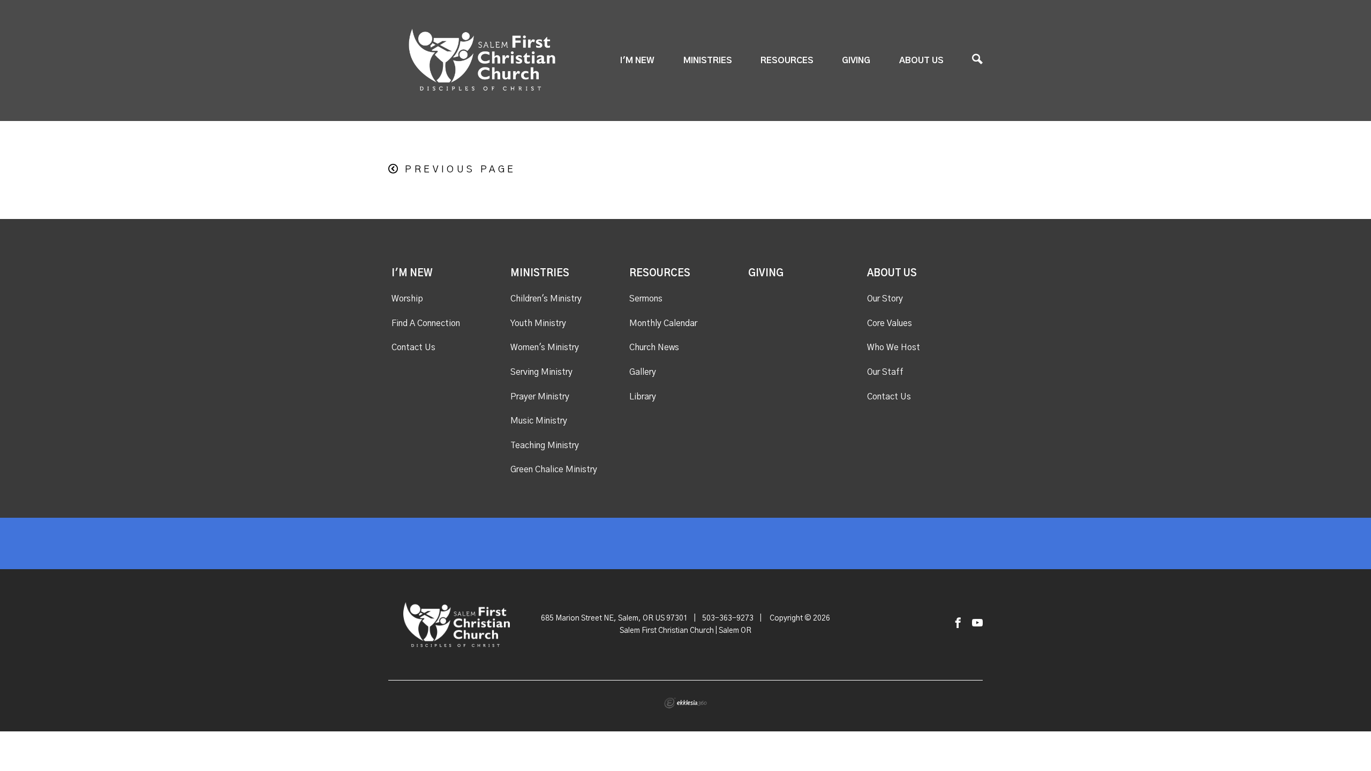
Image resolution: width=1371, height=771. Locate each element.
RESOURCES (786, 60)
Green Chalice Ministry (553, 469)
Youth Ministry (538, 323)
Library (642, 396)
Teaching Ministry (544, 445)
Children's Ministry (546, 298)
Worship (407, 298)
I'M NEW (637, 60)
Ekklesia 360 (685, 703)
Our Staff (885, 372)
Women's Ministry (544, 347)
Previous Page (460, 170)
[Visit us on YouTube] (977, 623)
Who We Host (893, 347)
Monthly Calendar (663, 323)
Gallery (642, 372)
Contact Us (413, 347)
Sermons (645, 298)
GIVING (856, 60)
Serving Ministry (541, 372)
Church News (654, 347)
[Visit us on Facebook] (958, 623)
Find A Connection (425, 323)
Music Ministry (538, 421)
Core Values (889, 323)
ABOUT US (921, 60)
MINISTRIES (707, 60)
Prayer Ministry (539, 396)
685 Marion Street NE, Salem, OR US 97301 (614, 618)
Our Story (885, 298)
